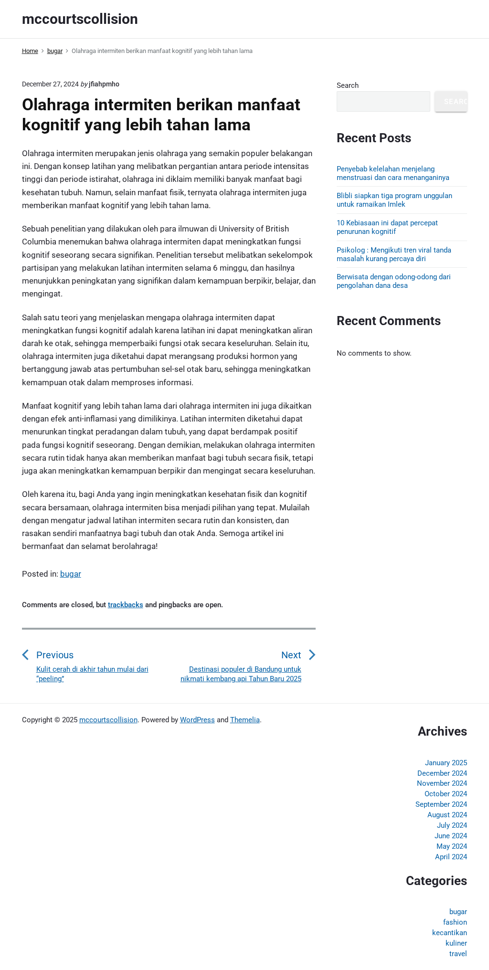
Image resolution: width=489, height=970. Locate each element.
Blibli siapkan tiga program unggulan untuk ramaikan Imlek (394, 200)
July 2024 (452, 825)
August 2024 (447, 815)
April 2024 (451, 857)
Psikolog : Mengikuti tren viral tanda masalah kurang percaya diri (394, 254)
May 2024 (451, 846)
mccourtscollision (108, 720)
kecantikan (449, 932)
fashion (455, 922)
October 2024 (446, 794)
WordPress (197, 720)
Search (348, 85)
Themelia (245, 720)
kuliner (456, 943)
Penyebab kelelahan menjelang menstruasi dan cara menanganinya (393, 173)
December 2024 (442, 773)
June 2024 (451, 836)
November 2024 (442, 783)
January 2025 (446, 763)
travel (458, 953)
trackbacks (125, 605)
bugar (70, 574)
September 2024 (441, 804)
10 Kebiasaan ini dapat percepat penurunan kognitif (387, 227)
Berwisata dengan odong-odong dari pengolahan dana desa (394, 281)
